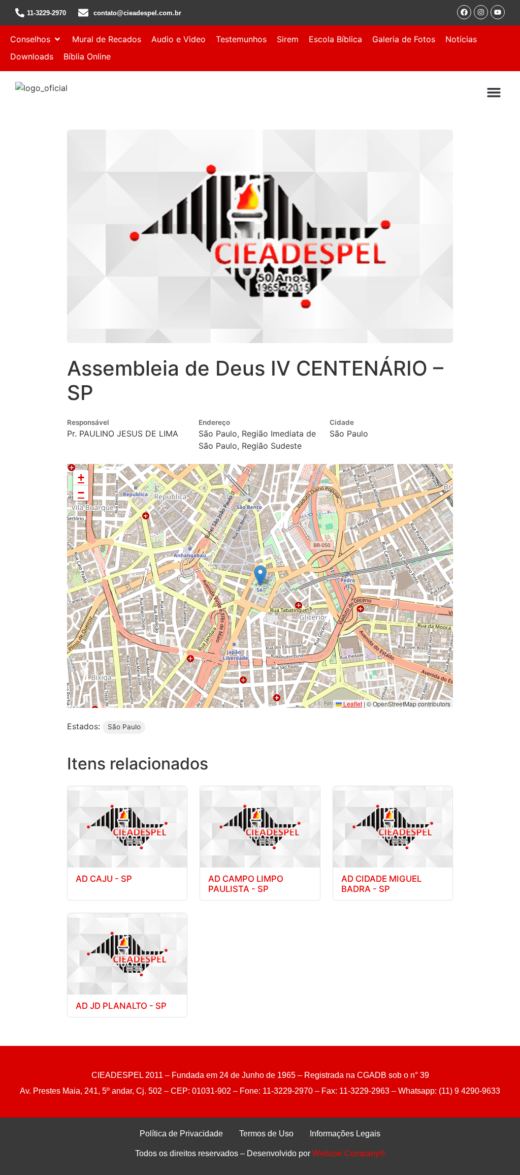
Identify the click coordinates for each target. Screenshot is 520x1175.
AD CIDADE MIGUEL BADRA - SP (381, 884)
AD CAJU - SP (104, 879)
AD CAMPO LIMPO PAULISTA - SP (245, 884)
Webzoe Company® (348, 1153)
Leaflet (352, 703)
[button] (36, 39)
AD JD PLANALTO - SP (121, 1006)
